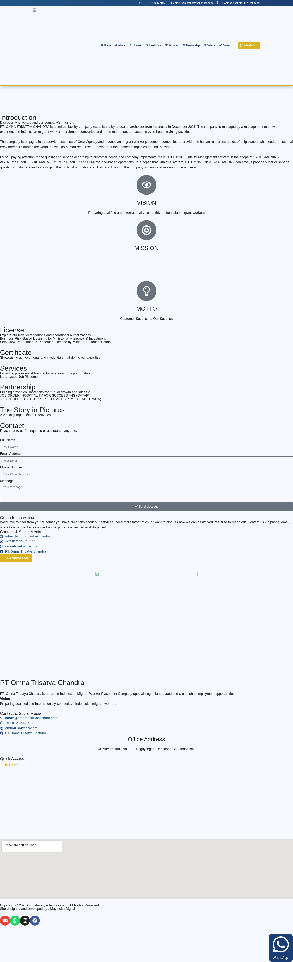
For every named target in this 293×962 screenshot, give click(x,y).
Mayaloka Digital (62, 909)
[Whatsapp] (15, 921)
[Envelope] (5, 921)
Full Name (7, 440)
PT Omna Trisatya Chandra (42, 682)
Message (7, 481)
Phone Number (11, 467)
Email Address (11, 454)
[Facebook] (35, 921)
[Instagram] (25, 921)
